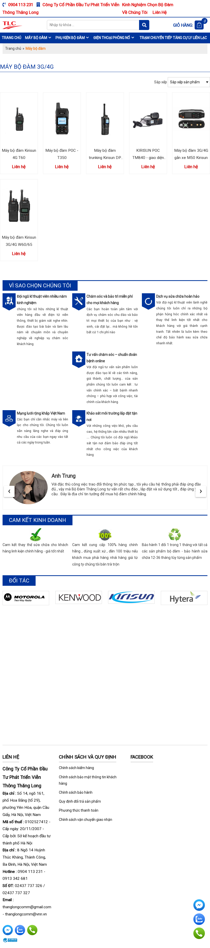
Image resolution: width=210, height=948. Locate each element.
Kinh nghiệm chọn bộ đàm (147, 4)
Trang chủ (11, 38)
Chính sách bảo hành (75, 792)
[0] (199, 25)
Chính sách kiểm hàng (76, 768)
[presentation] (9, 491)
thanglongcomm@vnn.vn (26, 914)
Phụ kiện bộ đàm (70, 38)
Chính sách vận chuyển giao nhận (85, 820)
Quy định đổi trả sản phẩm (80, 801)
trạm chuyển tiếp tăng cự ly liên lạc (173, 38)
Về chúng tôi (135, 12)
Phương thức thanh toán (78, 810)
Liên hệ (160, 12)
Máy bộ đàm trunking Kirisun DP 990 (105, 157)
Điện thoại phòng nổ (111, 38)
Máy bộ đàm (36, 38)
